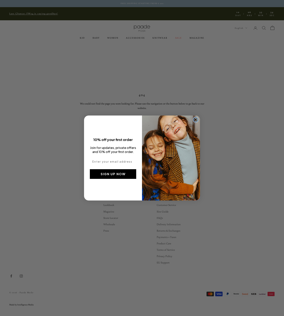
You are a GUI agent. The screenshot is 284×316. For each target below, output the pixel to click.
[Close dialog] (195, 119)
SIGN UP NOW (113, 174)
